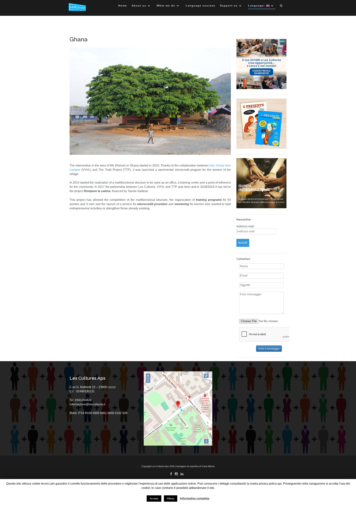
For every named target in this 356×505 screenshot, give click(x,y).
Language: (257, 5)
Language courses (200, 5)
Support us (229, 5)
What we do (166, 5)
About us (139, 5)
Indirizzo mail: (245, 226)
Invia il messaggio (268, 348)
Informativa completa (194, 498)
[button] (281, 6)
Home (122, 5)
